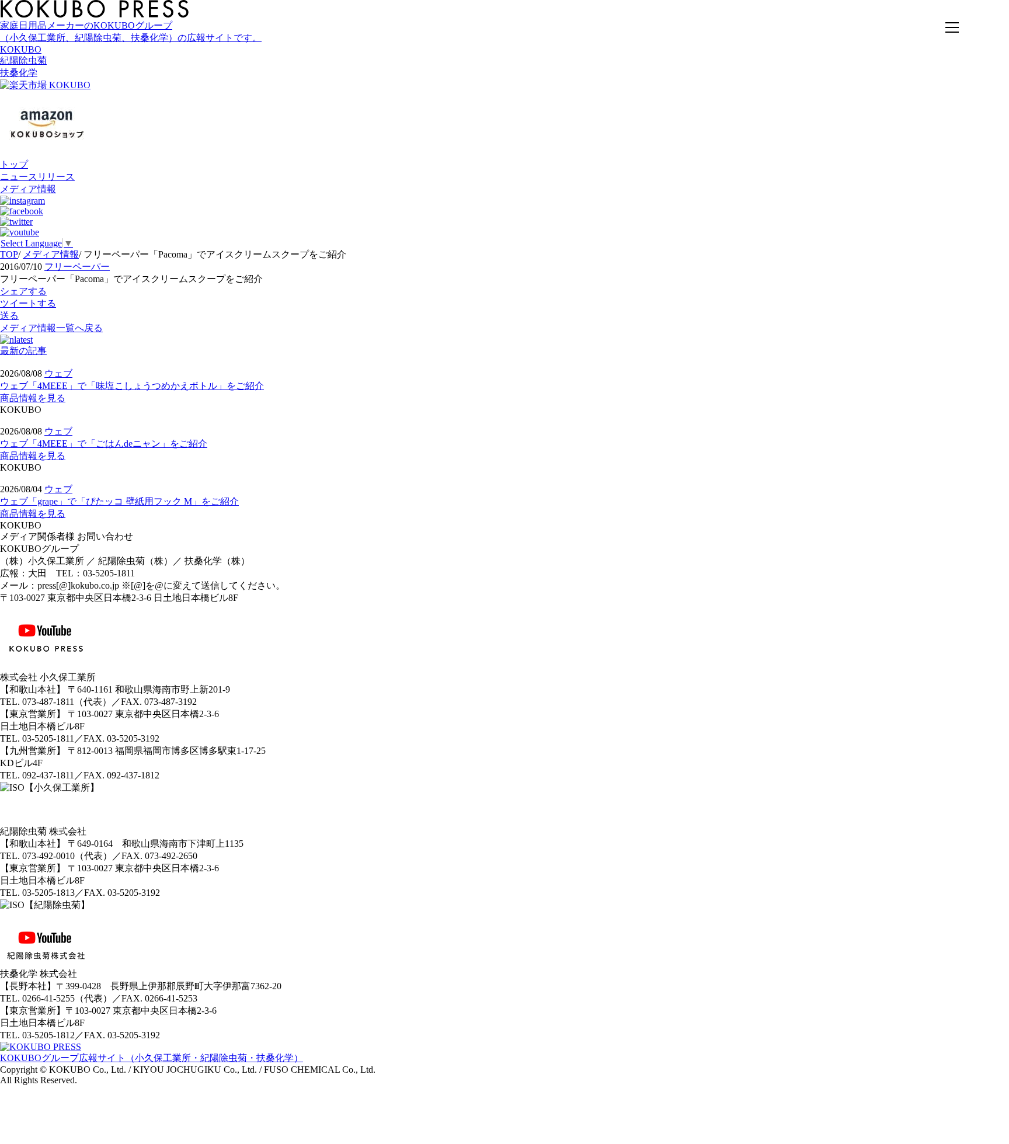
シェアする (23, 291)
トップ (14, 164)
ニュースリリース (37, 177)
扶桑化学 (18, 73)
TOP (9, 254)
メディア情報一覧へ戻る (51, 328)
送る (9, 316)
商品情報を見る (32, 398)
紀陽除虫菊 (23, 60)
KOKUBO (20, 49)
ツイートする (28, 303)
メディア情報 (28, 189)
